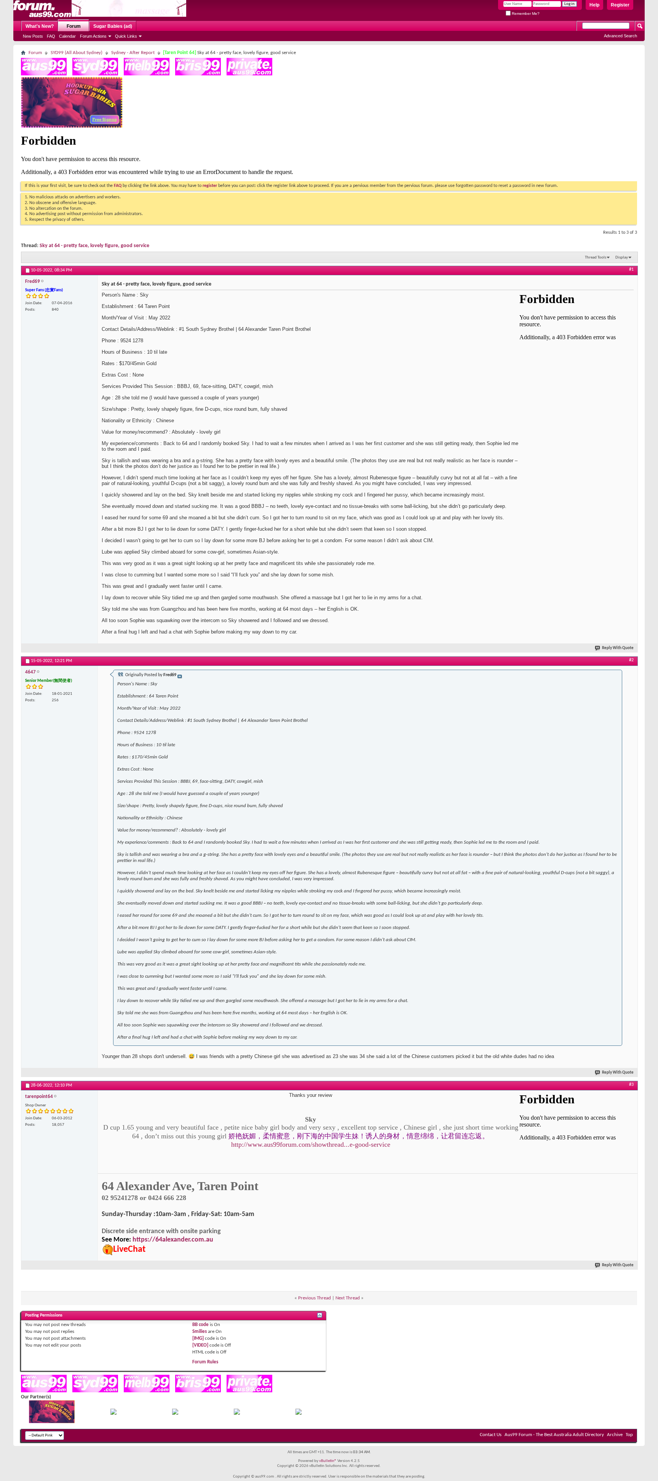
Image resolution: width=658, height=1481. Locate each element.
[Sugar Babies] (71, 126)
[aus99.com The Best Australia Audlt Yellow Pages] (44, 74)
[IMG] (198, 1338)
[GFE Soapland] (237, 1413)
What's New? (40, 26)
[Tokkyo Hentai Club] (113, 1413)
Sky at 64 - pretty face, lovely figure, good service (94, 246)
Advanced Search (620, 36)
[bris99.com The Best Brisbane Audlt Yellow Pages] (198, 74)
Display (621, 257)
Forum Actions (93, 36)
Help (594, 5)
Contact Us (490, 1434)
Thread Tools (595, 257)
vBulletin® (328, 1461)
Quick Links (126, 36)
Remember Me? (525, 13)
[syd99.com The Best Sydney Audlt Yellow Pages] (95, 74)
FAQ (51, 36)
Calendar (67, 36)
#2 (631, 660)
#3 (631, 1084)
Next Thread (347, 1298)
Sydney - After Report (133, 52)
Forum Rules (205, 1362)
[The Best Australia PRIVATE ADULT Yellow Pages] (249, 74)
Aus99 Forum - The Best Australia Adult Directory (554, 1434)
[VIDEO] (200, 1345)
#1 (631, 269)
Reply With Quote (618, 648)
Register (620, 5)
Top (629, 1434)
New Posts (33, 36)
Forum (74, 26)
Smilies (199, 1331)
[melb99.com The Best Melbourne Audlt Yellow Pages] (146, 74)
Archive (615, 1434)
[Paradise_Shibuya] (298, 1413)
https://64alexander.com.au (173, 1239)
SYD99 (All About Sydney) (76, 52)
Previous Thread (314, 1298)
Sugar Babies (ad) (112, 26)
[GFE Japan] (175, 1413)
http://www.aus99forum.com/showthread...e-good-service (310, 1144)
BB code (200, 1324)
